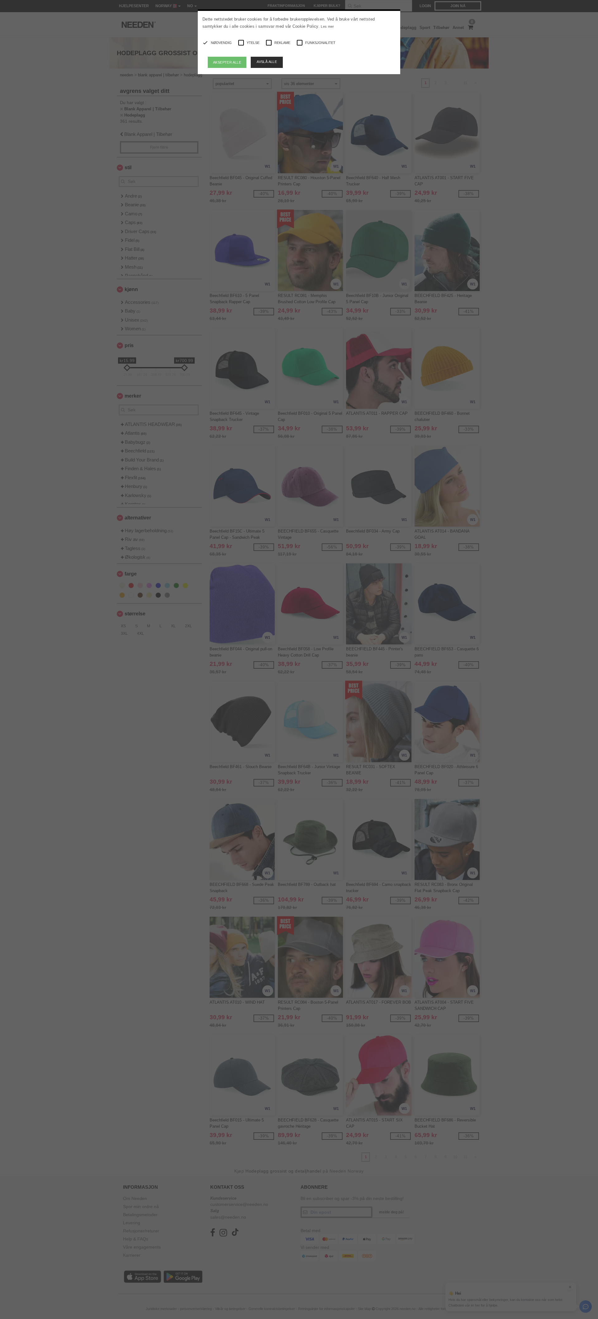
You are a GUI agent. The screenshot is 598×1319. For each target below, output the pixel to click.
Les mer (327, 26)
